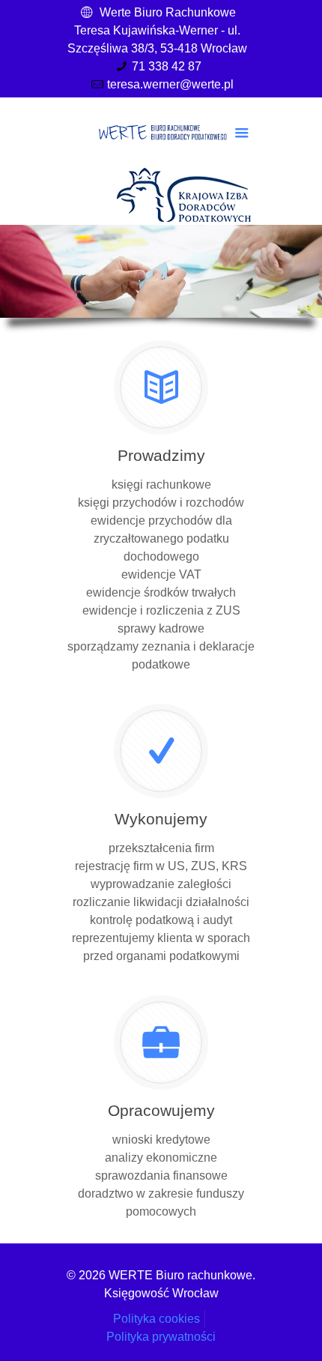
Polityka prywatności (161, 1336)
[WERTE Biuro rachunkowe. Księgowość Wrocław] (161, 131)
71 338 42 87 (166, 66)
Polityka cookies (156, 1318)
